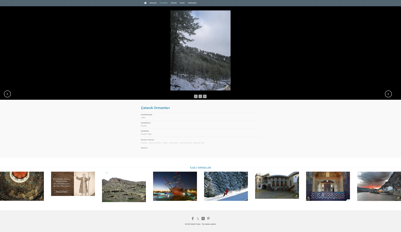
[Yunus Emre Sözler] (73, 184)
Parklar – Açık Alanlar (170, 143)
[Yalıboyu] (379, 187)
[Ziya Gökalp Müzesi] (277, 186)
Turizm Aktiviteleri (185, 143)
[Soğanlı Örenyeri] (124, 187)
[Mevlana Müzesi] (22, 187)
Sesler (182, 3)
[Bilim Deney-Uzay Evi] (175, 187)
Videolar (174, 3)
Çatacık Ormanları (155, 143)
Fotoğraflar (164, 3)
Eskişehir (144, 143)
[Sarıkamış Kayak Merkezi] (226, 187)
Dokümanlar (192, 3)
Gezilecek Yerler (199, 143)
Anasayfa (153, 3)
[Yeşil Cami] (328, 187)
